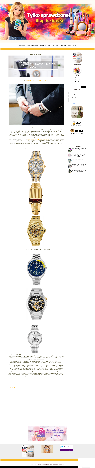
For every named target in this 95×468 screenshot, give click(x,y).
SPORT (53, 45)
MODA (49, 45)
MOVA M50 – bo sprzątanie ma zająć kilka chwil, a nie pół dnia (79, 165)
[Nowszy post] (8, 421)
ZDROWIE (69, 45)
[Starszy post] (63, 421)
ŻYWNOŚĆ (74, 45)
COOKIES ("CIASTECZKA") (53, 460)
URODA (57, 45)
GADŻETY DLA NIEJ (43, 45)
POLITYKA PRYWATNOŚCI (41, 460)
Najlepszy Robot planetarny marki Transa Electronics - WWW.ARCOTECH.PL (79, 160)
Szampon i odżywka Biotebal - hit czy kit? (79, 149)
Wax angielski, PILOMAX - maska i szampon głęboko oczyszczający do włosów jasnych (79, 170)
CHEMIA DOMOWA (22, 45)
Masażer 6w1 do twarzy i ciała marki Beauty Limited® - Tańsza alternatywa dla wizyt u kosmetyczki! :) (79, 155)
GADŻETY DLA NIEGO (34, 45)
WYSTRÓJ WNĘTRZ (63, 45)
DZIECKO (28, 45)
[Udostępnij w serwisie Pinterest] (16, 387)
